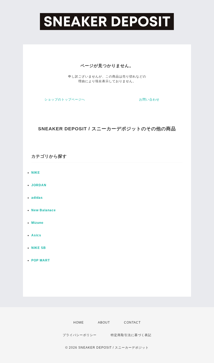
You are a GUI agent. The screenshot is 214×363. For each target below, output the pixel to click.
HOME (78, 322)
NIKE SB (38, 248)
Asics (36, 235)
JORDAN (38, 185)
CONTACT (132, 322)
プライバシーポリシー (80, 335)
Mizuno (37, 223)
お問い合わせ (149, 99)
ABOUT (104, 322)
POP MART (40, 260)
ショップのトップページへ (64, 99)
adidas (37, 198)
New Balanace (43, 210)
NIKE (35, 172)
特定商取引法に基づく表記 (131, 335)
